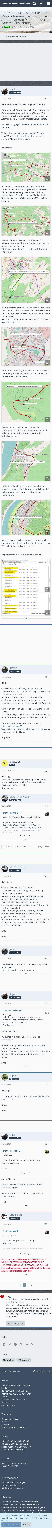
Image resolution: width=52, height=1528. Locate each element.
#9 (46, 1143)
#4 (46, 806)
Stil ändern (40, 1371)
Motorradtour (8, 1360)
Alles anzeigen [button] (25, 835)
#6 (46, 958)
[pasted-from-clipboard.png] (26, 167)
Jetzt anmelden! (15, 1323)
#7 (46, 1003)
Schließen (26, 1524)
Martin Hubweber (31, 847)
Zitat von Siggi (9, 812)
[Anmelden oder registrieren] (41, 3)
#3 (46, 770)
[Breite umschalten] (49, 1371)
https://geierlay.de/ (10, 726)
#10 (45, 1224)
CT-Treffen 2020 (23, 1360)
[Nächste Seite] (32, 1285)
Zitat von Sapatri (10, 1150)
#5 (46, 876)
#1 (46, 98)
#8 (46, 1084)
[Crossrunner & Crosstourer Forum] (15, 3)
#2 (46, 677)
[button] (48, 3)
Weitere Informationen (11, 1524)
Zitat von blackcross (12, 1010)
